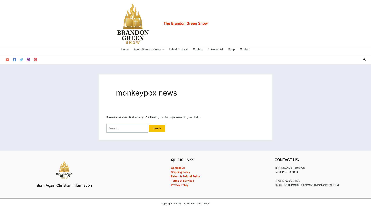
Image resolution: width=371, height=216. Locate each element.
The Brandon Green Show (185, 23)
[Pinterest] (35, 59)
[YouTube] (7, 59)
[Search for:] (127, 128)
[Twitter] (21, 59)
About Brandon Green (147, 49)
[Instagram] (28, 59)
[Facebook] (14, 59)
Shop (231, 49)
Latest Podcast (178, 49)
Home (125, 49)
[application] (162, 49)
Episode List (215, 49)
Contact (198, 49)
